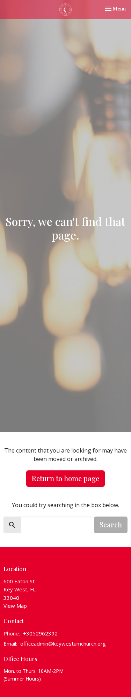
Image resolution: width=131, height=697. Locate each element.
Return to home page (65, 478)
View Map (15, 605)
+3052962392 (40, 633)
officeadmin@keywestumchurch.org (63, 643)
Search (111, 524)
